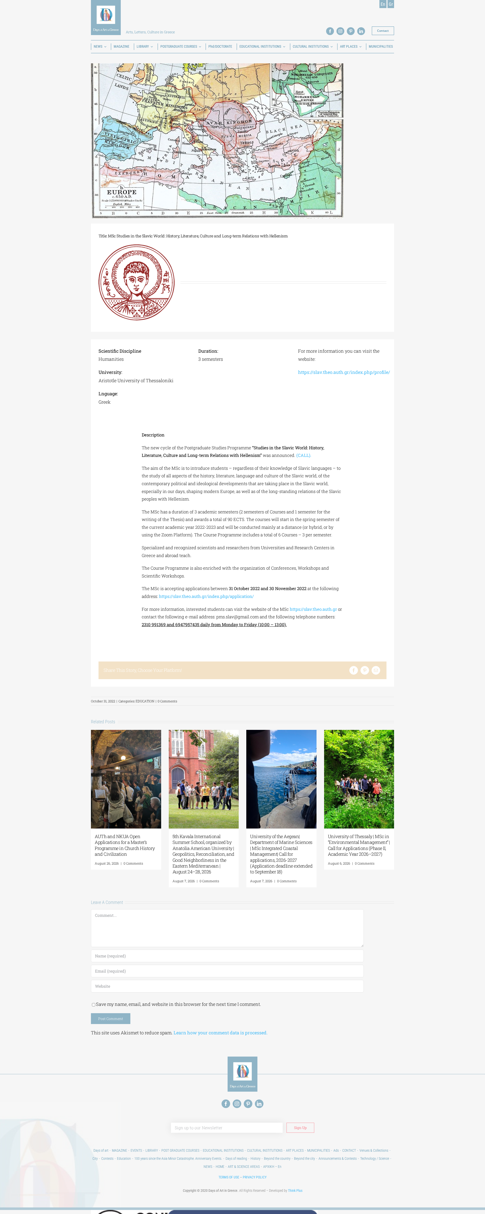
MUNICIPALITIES (318, 1150)
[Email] (375, 670)
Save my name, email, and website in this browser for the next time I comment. (178, 1004)
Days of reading (236, 1158)
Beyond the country (277, 1158)
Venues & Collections (373, 1150)
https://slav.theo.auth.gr (313, 609)
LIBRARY (152, 1150)
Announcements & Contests (338, 1158)
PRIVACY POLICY (254, 1177)
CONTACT (349, 1150)
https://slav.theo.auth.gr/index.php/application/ (206, 596)
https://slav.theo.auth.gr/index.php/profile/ (344, 372)
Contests (107, 1158)
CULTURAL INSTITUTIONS (264, 1150)
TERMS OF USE (229, 1177)
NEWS (208, 1167)
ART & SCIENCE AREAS (244, 1167)
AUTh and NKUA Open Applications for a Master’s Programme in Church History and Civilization (125, 845)
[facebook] (330, 31)
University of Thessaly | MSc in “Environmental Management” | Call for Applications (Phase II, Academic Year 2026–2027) (359, 845)
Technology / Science (374, 1158)
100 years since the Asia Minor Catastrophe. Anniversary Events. (178, 1158)
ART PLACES (295, 1150)
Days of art (100, 1150)
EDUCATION (145, 701)
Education (124, 1158)
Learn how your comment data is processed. (221, 1033)
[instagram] (340, 31)
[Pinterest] (364, 670)
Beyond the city (304, 1158)
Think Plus (295, 1191)
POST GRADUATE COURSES (180, 1150)
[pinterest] (351, 31)
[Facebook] (353, 670)
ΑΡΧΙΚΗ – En (272, 1167)
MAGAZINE (119, 1150)
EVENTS (136, 1150)
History (255, 1158)
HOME (220, 1167)
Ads (336, 1150)
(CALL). (303, 455)
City (95, 1158)
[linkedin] (361, 31)
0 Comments (167, 701)
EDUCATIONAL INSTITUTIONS (223, 1150)
